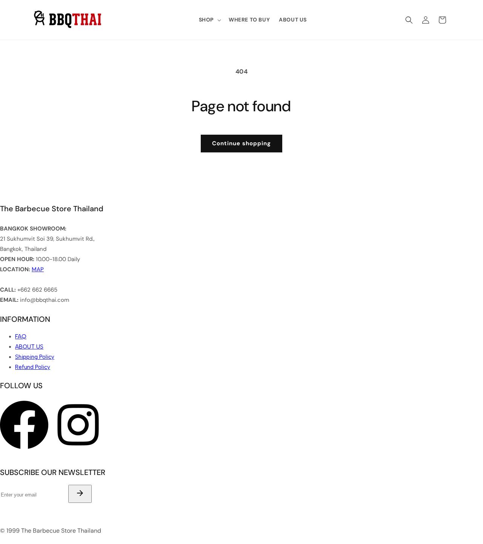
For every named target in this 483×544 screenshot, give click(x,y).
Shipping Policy (34, 356)
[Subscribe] (80, 494)
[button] (209, 20)
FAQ (20, 336)
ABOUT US (29, 346)
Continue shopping (241, 143)
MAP (38, 269)
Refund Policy (32, 367)
